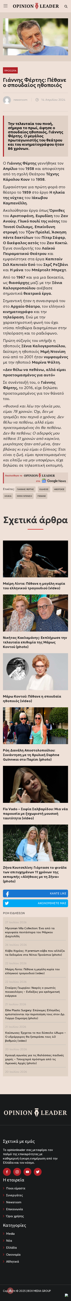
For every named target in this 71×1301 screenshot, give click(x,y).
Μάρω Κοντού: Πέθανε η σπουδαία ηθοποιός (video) (32, 698)
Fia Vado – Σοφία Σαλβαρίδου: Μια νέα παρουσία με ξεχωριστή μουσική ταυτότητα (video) (35, 813)
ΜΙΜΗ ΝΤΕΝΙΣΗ (24, 496)
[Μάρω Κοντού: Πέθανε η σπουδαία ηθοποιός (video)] (35, 671)
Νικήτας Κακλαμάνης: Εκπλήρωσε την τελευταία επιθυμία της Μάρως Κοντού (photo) (35, 642)
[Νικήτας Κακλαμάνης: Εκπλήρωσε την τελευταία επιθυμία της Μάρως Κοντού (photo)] (35, 612)
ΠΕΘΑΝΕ (41, 496)
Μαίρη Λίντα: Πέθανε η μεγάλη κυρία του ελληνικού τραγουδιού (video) (34, 585)
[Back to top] (59, 1289)
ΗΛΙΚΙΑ (8, 496)
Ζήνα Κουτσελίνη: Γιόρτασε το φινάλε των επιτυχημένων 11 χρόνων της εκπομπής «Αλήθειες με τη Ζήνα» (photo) (35, 874)
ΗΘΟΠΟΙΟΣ (59, 489)
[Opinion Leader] (36, 6)
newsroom (20, 100)
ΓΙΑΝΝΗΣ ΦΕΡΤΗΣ (25, 489)
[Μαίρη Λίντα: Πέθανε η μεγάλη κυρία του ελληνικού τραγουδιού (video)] (35, 559)
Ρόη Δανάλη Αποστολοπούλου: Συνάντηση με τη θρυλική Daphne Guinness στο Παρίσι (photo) (31, 755)
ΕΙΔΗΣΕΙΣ (44, 489)
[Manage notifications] (10, 1290)
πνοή (47, 123)
